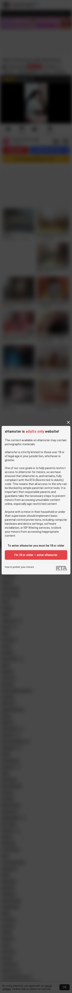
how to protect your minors (19, 567)
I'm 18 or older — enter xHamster (36, 555)
